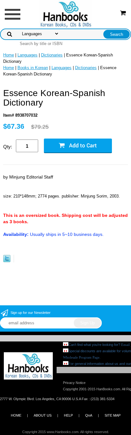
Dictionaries (52, 55)
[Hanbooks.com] (66, 13)
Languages (27, 55)
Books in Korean (32, 67)
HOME (16, 415)
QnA (88, 415)
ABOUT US (43, 415)
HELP (68, 415)
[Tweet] (6, 260)
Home (8, 55)
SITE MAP (113, 415)
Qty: (7, 146)
